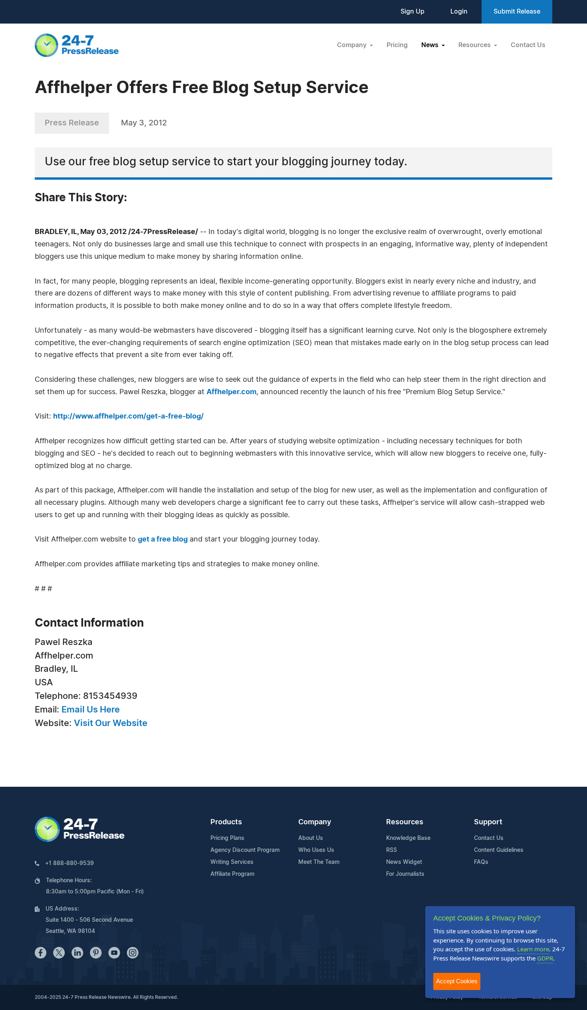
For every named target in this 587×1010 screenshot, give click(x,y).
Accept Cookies (457, 981)
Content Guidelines (499, 850)
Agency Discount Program (245, 850)
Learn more (533, 949)
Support (488, 822)
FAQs (481, 862)
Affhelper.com (231, 392)
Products (226, 822)
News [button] (430, 45)
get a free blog (163, 539)
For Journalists (405, 874)
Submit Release (517, 11)
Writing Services (232, 862)
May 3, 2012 (144, 123)
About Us (310, 838)
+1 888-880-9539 (69, 863)
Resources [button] (475, 45)
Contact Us (528, 45)
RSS (391, 850)
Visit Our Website (110, 723)
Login (459, 11)
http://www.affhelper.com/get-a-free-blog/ (128, 416)
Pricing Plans (227, 838)
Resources (404, 822)
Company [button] (352, 45)
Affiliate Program (232, 874)
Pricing (397, 45)
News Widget (404, 862)
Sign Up (412, 11)
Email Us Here (90, 709)
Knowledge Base (408, 838)
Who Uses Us (316, 850)
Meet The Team (318, 862)
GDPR (545, 958)
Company (314, 822)
